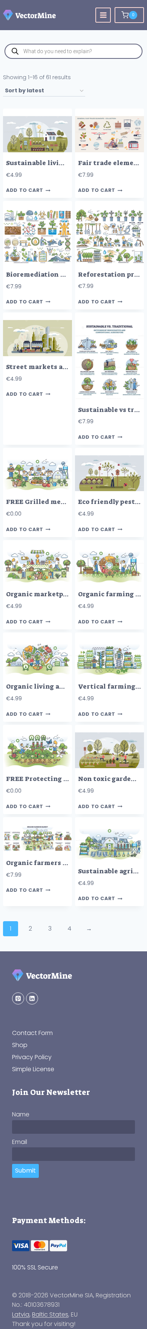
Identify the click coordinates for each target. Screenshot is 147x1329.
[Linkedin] (32, 998)
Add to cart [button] (24, 190)
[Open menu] (103, 15)
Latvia (20, 1314)
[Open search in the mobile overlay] (73, 51)
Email (19, 1142)
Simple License (33, 1069)
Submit (25, 1170)
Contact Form (32, 1033)
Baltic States (50, 1314)
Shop (20, 1045)
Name (20, 1114)
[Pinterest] (18, 998)
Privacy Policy (32, 1057)
